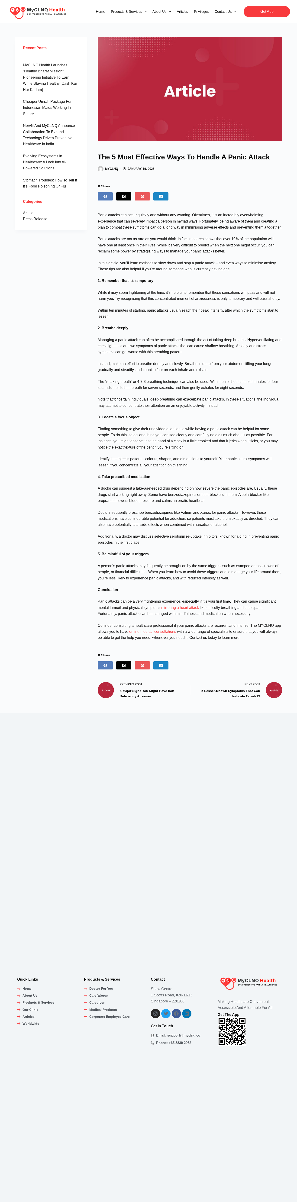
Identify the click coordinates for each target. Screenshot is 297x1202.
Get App (267, 11)
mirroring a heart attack (180, 608)
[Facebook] (105, 196)
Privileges (201, 11)
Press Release (35, 219)
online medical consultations (152, 631)
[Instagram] (155, 1013)
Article (28, 213)
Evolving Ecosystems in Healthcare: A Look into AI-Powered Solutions (44, 162)
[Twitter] (166, 1013)
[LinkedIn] (160, 196)
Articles (182, 11)
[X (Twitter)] (123, 196)
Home (100, 11)
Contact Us (223, 11)
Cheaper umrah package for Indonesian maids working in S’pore (47, 108)
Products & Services (126, 11)
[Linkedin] (186, 1013)
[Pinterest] (142, 196)
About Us (159, 11)
